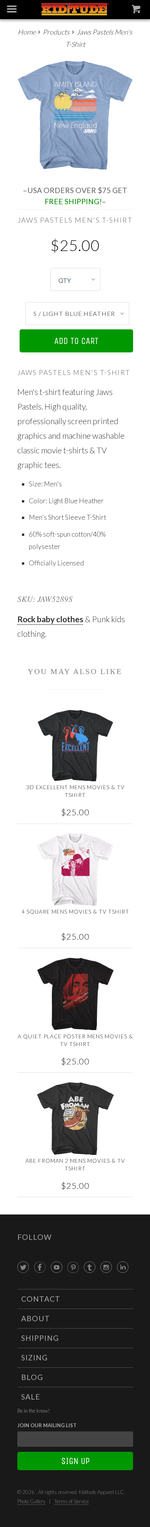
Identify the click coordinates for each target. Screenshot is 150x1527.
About (35, 1318)
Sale (30, 1396)
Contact (40, 1298)
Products (56, 32)
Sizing (34, 1357)
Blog (32, 1377)
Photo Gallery (31, 1501)
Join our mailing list (47, 1425)
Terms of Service (71, 1501)
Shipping (40, 1338)
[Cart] (137, 11)
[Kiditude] (75, 9)
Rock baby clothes (50, 619)
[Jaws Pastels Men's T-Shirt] (75, 115)
